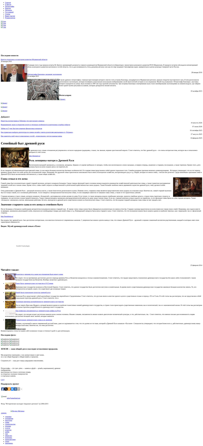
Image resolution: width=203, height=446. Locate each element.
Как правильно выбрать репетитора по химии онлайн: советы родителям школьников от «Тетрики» (37, 132)
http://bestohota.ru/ (7, 216)
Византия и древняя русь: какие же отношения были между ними (39, 274)
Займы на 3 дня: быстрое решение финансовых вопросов (21, 128)
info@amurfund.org (13, 398)
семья (7, 422)
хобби (7, 432)
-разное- (4, 413)
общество (8, 436)
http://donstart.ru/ (34, 156)
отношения (9, 418)
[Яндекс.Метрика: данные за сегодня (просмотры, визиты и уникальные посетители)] (17, 411)
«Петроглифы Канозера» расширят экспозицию (44, 74)
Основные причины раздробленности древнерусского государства (40, 302)
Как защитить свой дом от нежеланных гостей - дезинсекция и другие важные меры (31, 136)
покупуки (8, 420)
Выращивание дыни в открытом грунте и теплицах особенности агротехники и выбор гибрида (35, 125)
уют (6, 434)
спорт (7, 441)
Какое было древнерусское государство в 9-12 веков (34, 283)
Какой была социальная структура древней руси (33, 292)
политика (8, 437)
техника (8, 426)
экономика (9, 443)
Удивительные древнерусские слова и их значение (34, 320)
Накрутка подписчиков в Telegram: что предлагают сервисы (22, 121)
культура (8, 430)
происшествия (10, 439)
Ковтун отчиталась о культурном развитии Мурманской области (24, 59)
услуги (7, 428)
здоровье (8, 416)
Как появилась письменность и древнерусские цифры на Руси (38, 311)
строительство (10, 424)
